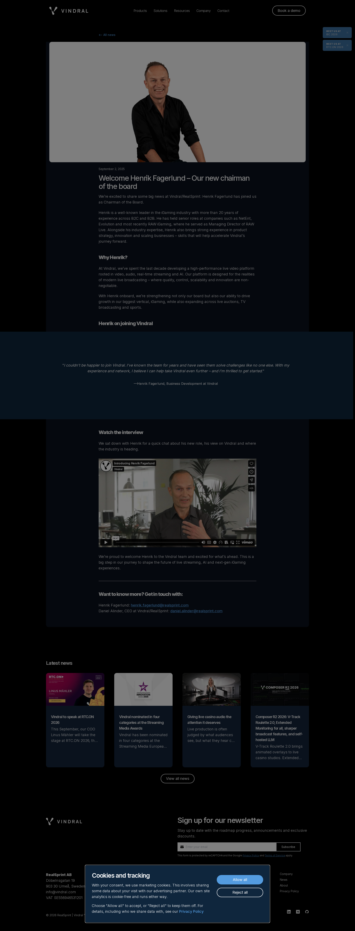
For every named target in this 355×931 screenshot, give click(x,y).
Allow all (240, 879)
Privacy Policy (191, 911)
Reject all (240, 892)
